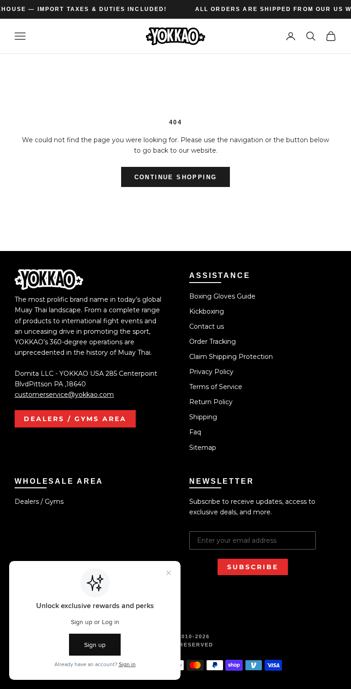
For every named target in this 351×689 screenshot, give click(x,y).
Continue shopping (175, 177)
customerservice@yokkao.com (64, 394)
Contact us (206, 326)
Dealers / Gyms (39, 501)
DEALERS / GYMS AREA (75, 419)
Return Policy (211, 402)
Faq (195, 432)
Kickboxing (206, 311)
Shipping (203, 417)
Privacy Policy (211, 372)
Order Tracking (212, 341)
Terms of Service (215, 387)
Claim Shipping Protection (231, 357)
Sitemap (202, 447)
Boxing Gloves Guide (222, 296)
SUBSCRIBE (252, 567)
